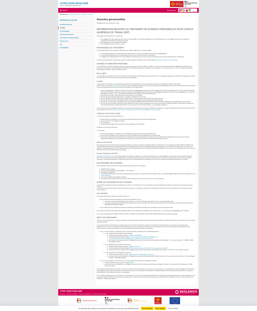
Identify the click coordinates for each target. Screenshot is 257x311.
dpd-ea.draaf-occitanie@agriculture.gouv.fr (141, 254)
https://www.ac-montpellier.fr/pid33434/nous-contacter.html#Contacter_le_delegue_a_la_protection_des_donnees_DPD (133, 237)
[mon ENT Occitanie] (187, 10)
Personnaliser (173, 308)
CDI (61, 44)
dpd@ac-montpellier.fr (135, 235)
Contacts (62, 294)
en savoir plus (116, 85)
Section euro (64, 41)
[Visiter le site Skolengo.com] (186, 293)
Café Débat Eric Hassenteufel (69, 38)
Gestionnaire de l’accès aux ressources (165, 60)
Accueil (71, 14)
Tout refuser (160, 308)
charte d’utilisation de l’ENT (107, 156)
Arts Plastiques (65, 31)
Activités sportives (66, 24)
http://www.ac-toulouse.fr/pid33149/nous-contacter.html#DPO (149, 248)
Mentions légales (72, 294)
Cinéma (90, 14)
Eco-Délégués (64, 47)
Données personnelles (99, 294)
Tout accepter (147, 308)
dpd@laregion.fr (130, 262)
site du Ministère (106, 175)
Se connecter (171, 10)
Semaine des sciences (67, 34)
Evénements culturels (80, 14)
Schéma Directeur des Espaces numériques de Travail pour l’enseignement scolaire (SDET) (134, 110)
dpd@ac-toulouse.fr (135, 246)
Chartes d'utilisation (85, 294)
